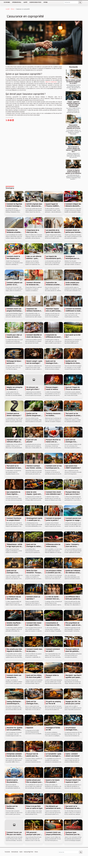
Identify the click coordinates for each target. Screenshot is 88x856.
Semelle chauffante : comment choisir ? (14, 624)
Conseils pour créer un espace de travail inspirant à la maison (14, 337)
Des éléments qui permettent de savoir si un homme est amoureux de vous (54, 809)
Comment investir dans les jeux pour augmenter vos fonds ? (34, 651)
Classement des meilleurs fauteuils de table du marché (34, 311)
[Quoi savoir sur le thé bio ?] (73, 327)
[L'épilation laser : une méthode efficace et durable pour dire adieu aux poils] (14, 432)
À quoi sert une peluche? (31, 441)
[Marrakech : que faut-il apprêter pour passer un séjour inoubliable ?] (73, 667)
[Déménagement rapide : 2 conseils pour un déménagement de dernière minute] (33, 510)
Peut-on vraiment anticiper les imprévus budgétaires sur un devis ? (73, 81)
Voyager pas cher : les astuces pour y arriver (73, 702)
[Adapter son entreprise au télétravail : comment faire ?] (14, 379)
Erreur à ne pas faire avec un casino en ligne (34, 807)
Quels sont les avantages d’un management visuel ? (73, 442)
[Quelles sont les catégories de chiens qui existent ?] (73, 353)
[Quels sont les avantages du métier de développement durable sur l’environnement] (33, 536)
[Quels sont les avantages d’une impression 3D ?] (33, 693)
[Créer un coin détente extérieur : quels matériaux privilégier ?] (33, 248)
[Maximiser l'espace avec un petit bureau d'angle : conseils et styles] (53, 301)
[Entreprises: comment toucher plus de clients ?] (14, 746)
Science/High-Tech (35, 2)
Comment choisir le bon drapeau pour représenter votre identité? (13, 259)
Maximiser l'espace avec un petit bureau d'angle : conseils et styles (53, 312)
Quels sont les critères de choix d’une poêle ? (34, 676)
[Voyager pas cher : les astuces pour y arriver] (73, 693)
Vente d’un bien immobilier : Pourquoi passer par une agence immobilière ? (34, 573)
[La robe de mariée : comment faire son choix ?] (53, 589)
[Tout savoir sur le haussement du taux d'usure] (14, 458)
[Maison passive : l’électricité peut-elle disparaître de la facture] (73, 119)
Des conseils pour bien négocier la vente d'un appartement (14, 651)
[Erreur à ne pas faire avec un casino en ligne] (33, 798)
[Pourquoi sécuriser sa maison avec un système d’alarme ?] (53, 432)
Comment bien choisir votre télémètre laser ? (54, 493)
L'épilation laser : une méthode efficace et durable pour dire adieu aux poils (14, 443)
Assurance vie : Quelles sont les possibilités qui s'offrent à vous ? (14, 730)
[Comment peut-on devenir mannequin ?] (14, 405)
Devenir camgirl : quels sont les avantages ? (34, 362)
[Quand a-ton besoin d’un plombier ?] (53, 772)
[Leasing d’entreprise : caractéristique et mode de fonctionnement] (14, 693)
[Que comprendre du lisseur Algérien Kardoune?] (14, 484)
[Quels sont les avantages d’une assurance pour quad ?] (14, 563)
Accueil (7, 9)
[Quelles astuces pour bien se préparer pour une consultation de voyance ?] (33, 772)
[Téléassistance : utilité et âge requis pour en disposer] (14, 536)
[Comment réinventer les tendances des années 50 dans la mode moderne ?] (33, 275)
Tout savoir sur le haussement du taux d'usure (14, 468)
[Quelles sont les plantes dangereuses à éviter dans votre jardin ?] (33, 405)
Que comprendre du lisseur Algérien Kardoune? (13, 494)
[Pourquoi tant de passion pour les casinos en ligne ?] (33, 746)
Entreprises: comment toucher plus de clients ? (14, 756)
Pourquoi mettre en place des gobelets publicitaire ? (72, 651)
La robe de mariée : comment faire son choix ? (52, 599)
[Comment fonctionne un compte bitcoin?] (14, 510)
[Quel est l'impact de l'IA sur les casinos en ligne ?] (73, 379)
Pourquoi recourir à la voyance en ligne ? (73, 781)
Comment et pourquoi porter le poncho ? (53, 519)
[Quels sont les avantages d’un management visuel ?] (73, 432)
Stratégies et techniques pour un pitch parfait (72, 258)
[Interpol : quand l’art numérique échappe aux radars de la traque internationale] (73, 95)
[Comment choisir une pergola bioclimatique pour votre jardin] (14, 301)
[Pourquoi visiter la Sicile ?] (53, 667)
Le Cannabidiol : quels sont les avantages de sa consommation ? (53, 756)
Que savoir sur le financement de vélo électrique (73, 808)
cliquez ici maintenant (51, 81)
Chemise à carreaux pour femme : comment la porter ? (34, 468)
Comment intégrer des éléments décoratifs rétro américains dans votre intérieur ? (73, 207)
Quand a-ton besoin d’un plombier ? (53, 781)
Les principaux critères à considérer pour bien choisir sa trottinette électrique (53, 573)
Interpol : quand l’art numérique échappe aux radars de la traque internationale (73, 104)
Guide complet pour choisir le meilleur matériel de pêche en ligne (73, 285)
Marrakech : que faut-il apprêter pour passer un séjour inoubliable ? (73, 677)
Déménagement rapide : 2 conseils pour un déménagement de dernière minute (34, 521)
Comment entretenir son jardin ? (53, 650)
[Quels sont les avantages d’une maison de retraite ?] (53, 353)
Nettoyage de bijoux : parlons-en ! (14, 362)
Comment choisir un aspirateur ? (33, 598)
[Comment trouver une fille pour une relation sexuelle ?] (14, 824)
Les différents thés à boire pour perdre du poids (73, 599)
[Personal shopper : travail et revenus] (53, 379)
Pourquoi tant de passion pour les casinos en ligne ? (32, 756)
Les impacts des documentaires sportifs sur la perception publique (54, 259)
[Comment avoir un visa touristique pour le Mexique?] (53, 458)
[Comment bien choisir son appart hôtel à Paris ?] (33, 615)
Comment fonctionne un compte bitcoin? (14, 519)
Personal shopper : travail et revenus (52, 388)
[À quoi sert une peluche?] (33, 432)
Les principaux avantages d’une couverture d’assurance (73, 730)
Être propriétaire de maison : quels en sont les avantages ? (73, 625)
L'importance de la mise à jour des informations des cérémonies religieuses (34, 233)
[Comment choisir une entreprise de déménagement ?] (14, 667)
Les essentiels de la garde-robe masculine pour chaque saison (53, 232)
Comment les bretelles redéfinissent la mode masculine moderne (73, 311)
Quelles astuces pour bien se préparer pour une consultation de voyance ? (33, 783)
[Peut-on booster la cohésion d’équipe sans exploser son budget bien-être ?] (73, 140)
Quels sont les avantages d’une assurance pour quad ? (14, 572)
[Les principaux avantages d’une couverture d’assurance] (73, 720)
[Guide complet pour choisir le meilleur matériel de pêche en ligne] (73, 275)
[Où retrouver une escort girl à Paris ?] (33, 379)
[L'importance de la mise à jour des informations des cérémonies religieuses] (33, 222)
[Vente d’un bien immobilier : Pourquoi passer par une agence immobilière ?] (33, 563)
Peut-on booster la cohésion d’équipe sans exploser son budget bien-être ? (73, 149)
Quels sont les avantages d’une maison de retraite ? (53, 363)
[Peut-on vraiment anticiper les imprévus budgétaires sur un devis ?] (73, 74)
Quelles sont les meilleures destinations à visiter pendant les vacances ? (14, 809)
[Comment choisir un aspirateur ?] (33, 589)
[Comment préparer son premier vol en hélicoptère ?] (14, 275)
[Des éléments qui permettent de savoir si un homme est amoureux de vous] (53, 798)
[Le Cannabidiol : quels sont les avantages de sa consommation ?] (53, 746)
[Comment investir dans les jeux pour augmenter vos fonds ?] (33, 641)
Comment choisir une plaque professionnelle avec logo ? (54, 834)
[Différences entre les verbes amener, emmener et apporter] (53, 536)
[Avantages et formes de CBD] (53, 720)
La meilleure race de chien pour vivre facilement (14, 599)
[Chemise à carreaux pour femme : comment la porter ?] (33, 458)
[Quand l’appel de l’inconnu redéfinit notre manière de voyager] (53, 196)
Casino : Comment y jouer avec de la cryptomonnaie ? (72, 546)
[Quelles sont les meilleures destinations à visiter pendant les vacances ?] (14, 798)
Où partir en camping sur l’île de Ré (53, 702)
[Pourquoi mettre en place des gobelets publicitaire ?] (73, 641)
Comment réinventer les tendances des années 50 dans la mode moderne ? (33, 285)
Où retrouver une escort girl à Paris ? (32, 388)
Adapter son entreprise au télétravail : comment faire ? (14, 389)
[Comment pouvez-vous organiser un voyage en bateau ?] (73, 510)
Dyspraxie (29, 728)
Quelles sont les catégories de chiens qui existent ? (73, 363)
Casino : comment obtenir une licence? (73, 755)
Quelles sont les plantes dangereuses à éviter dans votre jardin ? (34, 416)
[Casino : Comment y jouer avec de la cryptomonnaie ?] (73, 536)
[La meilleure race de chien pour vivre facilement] (14, 589)
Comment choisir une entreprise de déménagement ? (14, 677)
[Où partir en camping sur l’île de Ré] (53, 693)
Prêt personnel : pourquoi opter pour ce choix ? (34, 834)
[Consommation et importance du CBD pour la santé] (53, 615)
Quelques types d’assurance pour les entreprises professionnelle (72, 835)
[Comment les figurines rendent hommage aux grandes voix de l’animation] (73, 164)
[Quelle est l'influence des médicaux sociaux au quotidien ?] (73, 563)
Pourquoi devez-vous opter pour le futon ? (73, 493)
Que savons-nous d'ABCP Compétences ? (73, 467)
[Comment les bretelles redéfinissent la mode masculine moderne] (73, 301)
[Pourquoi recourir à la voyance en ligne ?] (73, 772)
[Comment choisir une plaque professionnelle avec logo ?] (53, 824)
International (16, 2)
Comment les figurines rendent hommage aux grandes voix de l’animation (73, 171)
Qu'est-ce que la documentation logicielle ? (12, 782)
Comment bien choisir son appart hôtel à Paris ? (33, 625)
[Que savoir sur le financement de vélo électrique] (73, 798)
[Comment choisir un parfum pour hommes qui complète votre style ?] (73, 222)
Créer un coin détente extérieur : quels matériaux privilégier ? (34, 258)
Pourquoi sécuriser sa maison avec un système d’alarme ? (53, 442)
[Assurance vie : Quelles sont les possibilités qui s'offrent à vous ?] (14, 720)
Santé (25, 2)
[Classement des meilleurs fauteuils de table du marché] (33, 301)
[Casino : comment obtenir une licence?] (73, 746)
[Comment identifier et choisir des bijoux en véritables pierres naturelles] (33, 327)
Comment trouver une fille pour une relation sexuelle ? (14, 834)
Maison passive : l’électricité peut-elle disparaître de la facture (73, 126)
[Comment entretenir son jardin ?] (53, 641)
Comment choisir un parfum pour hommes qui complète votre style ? (73, 233)
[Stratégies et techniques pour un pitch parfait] (73, 248)
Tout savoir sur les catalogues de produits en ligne (73, 415)
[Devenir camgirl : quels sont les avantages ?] (33, 353)
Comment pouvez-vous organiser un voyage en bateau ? (74, 520)
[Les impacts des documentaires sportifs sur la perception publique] (53, 248)
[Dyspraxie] (33, 720)
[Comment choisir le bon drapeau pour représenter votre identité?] (14, 248)
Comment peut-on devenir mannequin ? (14, 414)
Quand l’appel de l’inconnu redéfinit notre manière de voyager (52, 207)
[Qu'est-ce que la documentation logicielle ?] (14, 772)
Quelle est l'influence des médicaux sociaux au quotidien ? (73, 572)
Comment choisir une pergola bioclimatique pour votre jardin (14, 311)
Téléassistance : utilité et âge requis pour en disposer (14, 546)
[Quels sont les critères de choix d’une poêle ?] (33, 667)
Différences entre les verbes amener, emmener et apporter (53, 546)
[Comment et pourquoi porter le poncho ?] (53, 510)
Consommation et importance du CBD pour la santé (52, 625)
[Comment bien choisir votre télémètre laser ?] (53, 484)
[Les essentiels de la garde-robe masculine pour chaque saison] (53, 222)
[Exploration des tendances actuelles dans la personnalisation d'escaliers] (14, 222)
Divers (45, 2)
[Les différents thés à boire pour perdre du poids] (73, 589)
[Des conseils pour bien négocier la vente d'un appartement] (14, 641)
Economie (7, 2)
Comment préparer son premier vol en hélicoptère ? (14, 284)
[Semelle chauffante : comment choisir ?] (14, 615)
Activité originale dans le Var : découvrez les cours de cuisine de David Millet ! (34, 207)
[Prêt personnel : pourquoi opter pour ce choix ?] (33, 824)
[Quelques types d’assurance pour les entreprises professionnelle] (73, 824)
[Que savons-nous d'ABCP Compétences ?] (73, 458)
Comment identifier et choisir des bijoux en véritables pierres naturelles (34, 338)
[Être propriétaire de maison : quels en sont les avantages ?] (73, 615)
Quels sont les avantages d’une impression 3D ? (32, 703)
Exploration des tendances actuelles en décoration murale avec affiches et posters (54, 285)
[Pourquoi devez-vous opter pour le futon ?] (73, 484)
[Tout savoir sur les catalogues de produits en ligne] (73, 405)
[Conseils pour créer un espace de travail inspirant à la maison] (14, 327)
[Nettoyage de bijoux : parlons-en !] (14, 353)
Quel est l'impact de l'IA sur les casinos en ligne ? (73, 389)
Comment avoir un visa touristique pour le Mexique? (54, 468)
